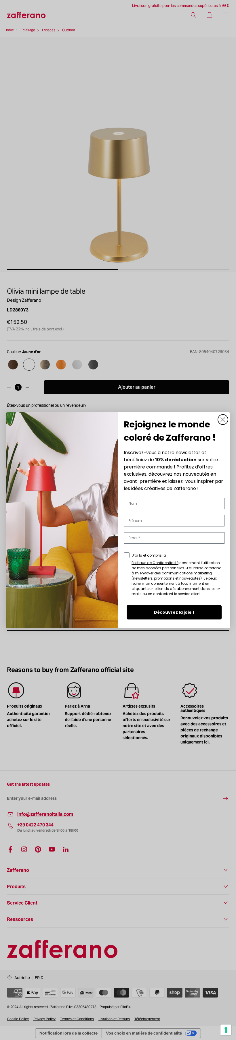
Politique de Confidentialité (155, 562)
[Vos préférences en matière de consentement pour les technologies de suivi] (225, 1029)
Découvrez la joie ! (174, 612)
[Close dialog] (223, 420)
